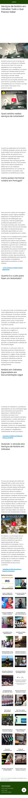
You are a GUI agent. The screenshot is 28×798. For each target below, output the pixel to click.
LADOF (14, 2)
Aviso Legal (4, 790)
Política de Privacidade (7, 788)
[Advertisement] (14, 28)
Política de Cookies (6, 792)
